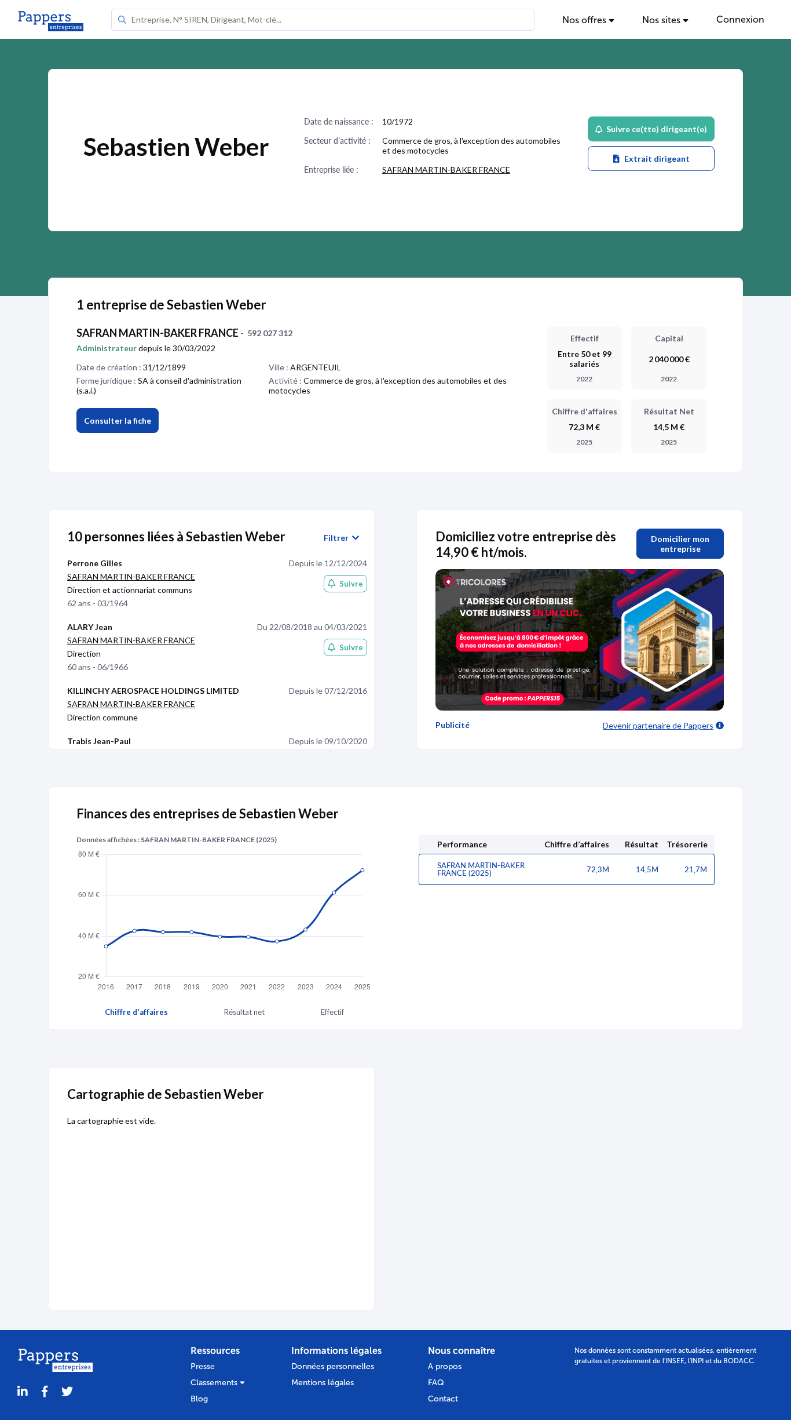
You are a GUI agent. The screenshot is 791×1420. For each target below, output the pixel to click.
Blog (199, 1399)
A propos (445, 1366)
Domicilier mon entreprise (680, 544)
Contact (443, 1399)
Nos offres (585, 20)
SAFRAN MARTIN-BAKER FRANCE (446, 169)
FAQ (436, 1383)
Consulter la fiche (117, 420)
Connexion (740, 19)
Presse (203, 1366)
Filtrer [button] (338, 538)
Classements (215, 1383)
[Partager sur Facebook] (44, 1392)
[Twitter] (67, 1392)
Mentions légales (322, 1383)
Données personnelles (332, 1366)
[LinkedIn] (22, 1392)
